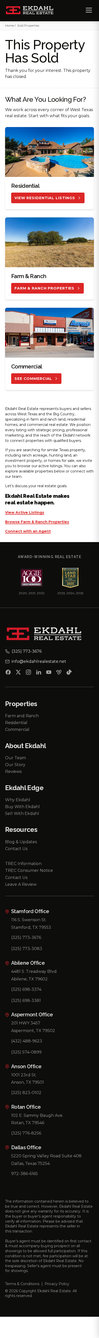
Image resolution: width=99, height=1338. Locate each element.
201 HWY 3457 (25, 1023)
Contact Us (16, 848)
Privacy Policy (57, 1284)
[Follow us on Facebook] (8, 673)
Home (9, 25)
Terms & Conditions (22, 1284)
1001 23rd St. (24, 1075)
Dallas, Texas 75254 (30, 1163)
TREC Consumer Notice (29, 870)
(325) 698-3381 (26, 1000)
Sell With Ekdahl (22, 813)
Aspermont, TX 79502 (33, 1030)
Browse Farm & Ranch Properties (37, 522)
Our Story (15, 764)
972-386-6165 (24, 1173)
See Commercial (33, 378)
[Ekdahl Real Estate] (32, 10)
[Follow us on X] (18, 673)
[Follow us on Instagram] (28, 673)
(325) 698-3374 (26, 989)
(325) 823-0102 (26, 1092)
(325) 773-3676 (26, 937)
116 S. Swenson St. (28, 919)
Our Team (15, 757)
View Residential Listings (44, 198)
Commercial (17, 729)
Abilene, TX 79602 (29, 979)
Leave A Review (21, 884)
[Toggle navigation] (89, 10)
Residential (16, 722)
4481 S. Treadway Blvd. (34, 971)
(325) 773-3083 (26, 948)
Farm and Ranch (22, 715)
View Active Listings (24, 513)
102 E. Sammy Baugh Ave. (37, 1115)
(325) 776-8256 (26, 1133)
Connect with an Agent (28, 531)
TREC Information (23, 863)
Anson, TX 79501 (27, 1082)
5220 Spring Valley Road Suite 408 (46, 1156)
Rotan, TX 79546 (27, 1122)
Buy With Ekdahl (22, 806)
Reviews (13, 771)
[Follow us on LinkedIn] (39, 673)
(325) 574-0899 (26, 1052)
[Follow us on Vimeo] (59, 673)
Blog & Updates (21, 841)
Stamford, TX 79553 (31, 927)
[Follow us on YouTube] (49, 673)
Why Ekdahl (17, 799)
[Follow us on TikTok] (69, 673)
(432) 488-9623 (26, 1041)
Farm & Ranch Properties (44, 288)
